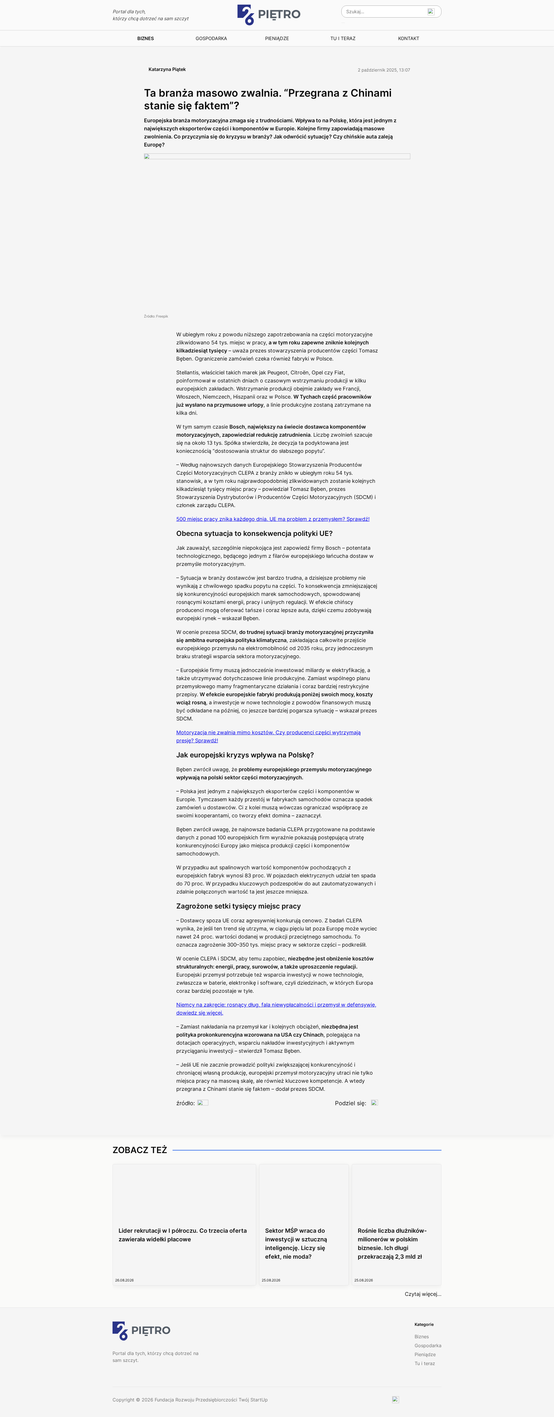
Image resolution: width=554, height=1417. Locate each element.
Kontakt (408, 38)
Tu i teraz (342, 38)
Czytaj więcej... (423, 1294)
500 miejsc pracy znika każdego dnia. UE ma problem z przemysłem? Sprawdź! (273, 519)
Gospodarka (211, 38)
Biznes (145, 38)
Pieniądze (277, 38)
